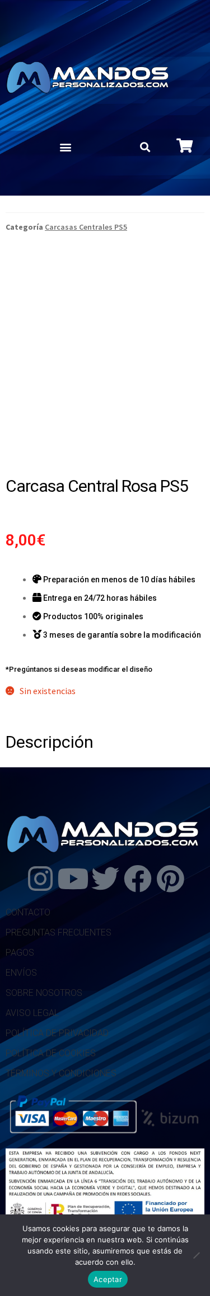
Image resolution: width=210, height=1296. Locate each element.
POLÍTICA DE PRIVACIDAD (57, 1033)
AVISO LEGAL (32, 1013)
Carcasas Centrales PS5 (86, 227)
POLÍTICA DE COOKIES (51, 1053)
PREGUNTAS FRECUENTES (58, 932)
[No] (196, 1255)
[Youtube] (73, 879)
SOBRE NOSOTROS (44, 993)
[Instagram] (40, 879)
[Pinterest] (170, 879)
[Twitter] (105, 879)
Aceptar (108, 1279)
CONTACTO (28, 912)
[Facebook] (138, 879)
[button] (65, 147)
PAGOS (20, 952)
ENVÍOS (21, 972)
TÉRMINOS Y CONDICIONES (61, 1073)
